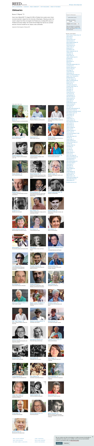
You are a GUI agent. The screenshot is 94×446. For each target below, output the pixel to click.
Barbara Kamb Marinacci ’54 (72, 156)
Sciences (26, 6)
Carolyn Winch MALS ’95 (71, 136)
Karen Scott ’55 (69, 36)
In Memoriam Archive (71, 182)
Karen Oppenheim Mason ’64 (72, 121)
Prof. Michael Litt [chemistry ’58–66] (73, 111)
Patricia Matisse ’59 (70, 180)
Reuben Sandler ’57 (70, 152)
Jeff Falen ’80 (69, 137)
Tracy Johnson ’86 (70, 93)
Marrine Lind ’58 (69, 151)
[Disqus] (33, 47)
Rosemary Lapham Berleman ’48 (73, 108)
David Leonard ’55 (70, 105)
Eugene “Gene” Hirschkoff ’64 (72, 76)
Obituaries (17, 10)
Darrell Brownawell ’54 (71, 158)
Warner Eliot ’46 (69, 165)
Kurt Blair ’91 (69, 170)
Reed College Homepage (18, 438)
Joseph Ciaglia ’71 (70, 139)
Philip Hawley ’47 (69, 164)
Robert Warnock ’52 (70, 159)
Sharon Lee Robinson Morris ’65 (72, 74)
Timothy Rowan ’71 (70, 118)
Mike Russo (68, 62)
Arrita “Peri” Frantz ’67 (70, 96)
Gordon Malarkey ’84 (70, 171)
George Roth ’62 (69, 101)
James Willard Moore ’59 (71, 178)
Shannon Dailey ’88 (70, 68)
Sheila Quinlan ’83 (70, 73)
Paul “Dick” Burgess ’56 (71, 79)
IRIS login (71, 4)
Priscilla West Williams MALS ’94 (73, 64)
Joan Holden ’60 (69, 89)
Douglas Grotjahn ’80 (70, 173)
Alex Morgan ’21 (69, 90)
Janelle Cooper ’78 (70, 46)
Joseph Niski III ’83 (70, 71)
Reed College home (78, 4)
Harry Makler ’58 (69, 54)
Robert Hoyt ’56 (69, 153)
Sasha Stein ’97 (69, 134)
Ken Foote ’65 (69, 143)
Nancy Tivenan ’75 (70, 174)
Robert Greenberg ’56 (70, 104)
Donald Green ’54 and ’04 (71, 109)
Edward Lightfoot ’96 (70, 168)
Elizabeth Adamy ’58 (70, 77)
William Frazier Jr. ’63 (70, 175)
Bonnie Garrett (69, 38)
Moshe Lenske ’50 (70, 131)
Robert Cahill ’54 (69, 128)
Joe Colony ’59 (69, 149)
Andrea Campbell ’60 (70, 127)
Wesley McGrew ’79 (70, 43)
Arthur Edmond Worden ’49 (71, 161)
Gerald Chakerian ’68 (70, 120)
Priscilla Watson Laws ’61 (71, 102)
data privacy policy (74, 440)
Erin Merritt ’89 (69, 58)
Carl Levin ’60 (69, 148)
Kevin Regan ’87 (69, 70)
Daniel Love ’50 (69, 83)
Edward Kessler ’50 (70, 82)
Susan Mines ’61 (69, 146)
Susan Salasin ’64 (70, 99)
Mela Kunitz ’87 (69, 60)
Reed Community (34, 6)
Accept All (59, 443)
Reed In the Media (56, 6)
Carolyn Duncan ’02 (70, 92)
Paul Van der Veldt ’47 (70, 162)
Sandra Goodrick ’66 (70, 98)
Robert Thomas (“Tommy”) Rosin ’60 (73, 35)
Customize (66, 443)
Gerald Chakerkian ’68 (70, 140)
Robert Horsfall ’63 (70, 126)
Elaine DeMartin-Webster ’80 (72, 42)
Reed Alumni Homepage (40, 440)
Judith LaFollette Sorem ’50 (71, 57)
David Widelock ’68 (70, 49)
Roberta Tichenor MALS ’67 (72, 142)
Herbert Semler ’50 (70, 55)
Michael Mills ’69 (69, 87)
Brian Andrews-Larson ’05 (71, 112)
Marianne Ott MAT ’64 (70, 145)
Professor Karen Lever (70, 39)
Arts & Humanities (17, 6)
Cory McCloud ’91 (70, 65)
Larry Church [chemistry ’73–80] (72, 133)
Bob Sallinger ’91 (69, 167)
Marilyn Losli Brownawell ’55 (72, 80)
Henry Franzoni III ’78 (70, 45)
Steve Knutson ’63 (70, 124)
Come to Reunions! (39, 438)
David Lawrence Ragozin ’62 (72, 177)
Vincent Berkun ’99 (70, 114)
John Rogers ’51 (69, 106)
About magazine (18, 440)
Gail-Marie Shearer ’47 (71, 130)
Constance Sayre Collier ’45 (72, 86)
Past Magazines (45, 6)
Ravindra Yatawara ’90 (71, 67)
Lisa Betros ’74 (69, 117)
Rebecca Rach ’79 (70, 115)
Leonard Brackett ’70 (70, 95)
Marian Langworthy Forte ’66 (72, 51)
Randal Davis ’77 (69, 48)
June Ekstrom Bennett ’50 (71, 84)
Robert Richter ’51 (70, 61)
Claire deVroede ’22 (70, 40)
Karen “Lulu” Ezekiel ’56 (71, 155)
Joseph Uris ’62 (69, 52)
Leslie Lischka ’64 (70, 123)
